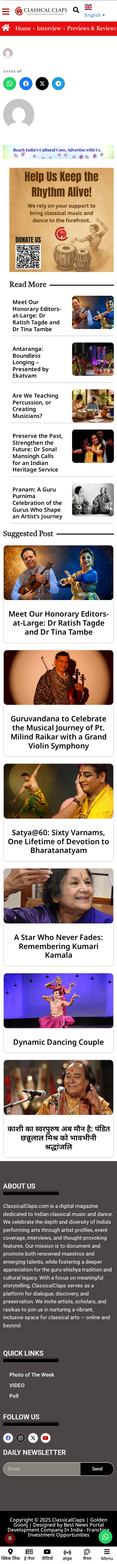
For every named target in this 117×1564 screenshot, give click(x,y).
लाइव (67, 1559)
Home (23, 28)
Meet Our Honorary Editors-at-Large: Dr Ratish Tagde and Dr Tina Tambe (36, 315)
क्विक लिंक (10, 1558)
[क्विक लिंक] (10, 1552)
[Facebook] (25, 83)
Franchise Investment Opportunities (69, 1532)
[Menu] (107, 1552)
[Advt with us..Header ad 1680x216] (58, 157)
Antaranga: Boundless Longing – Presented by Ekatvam (30, 362)
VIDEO (17, 1385)
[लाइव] (67, 1552)
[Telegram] (58, 83)
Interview (49, 28)
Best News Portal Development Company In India (55, 1527)
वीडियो (47, 1558)
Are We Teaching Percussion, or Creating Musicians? (35, 405)
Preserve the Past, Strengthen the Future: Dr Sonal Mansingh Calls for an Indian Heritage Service (37, 452)
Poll (13, 1396)
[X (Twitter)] (42, 83)
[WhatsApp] (9, 83)
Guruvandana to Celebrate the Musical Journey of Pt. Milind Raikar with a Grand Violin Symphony (59, 731)
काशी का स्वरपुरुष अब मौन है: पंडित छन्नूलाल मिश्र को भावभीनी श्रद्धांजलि (58, 1137)
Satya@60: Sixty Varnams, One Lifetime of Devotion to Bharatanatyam (58, 841)
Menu (107, 1558)
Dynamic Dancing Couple (58, 1042)
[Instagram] (21, 1438)
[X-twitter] (33, 1438)
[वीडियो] (47, 1552)
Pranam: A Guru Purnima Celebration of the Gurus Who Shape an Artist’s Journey (37, 503)
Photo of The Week (31, 1375)
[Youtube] (46, 1438)
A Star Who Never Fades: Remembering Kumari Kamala (58, 946)
